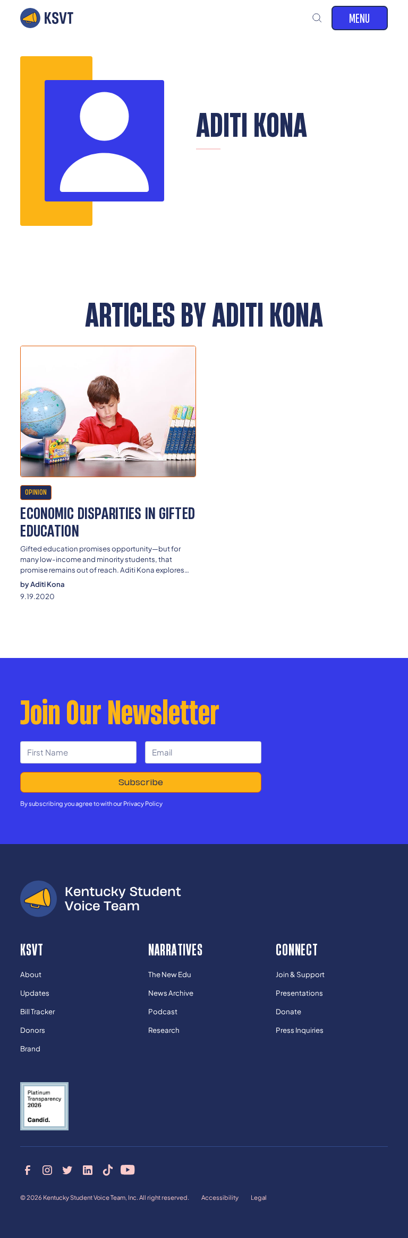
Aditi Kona (47, 584)
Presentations (299, 992)
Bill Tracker (37, 1011)
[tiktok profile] (108, 1169)
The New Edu (169, 974)
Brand (30, 1048)
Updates (34, 992)
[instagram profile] (47, 1169)
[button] (317, 18)
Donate (288, 1011)
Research (164, 1029)
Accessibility (220, 1197)
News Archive (170, 992)
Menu (359, 18)
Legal (259, 1197)
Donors (32, 1029)
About (30, 974)
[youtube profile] (127, 1169)
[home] (46, 18)
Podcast (162, 1011)
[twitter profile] (67, 1169)
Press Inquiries (300, 1029)
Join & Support (300, 974)
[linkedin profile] (88, 1169)
